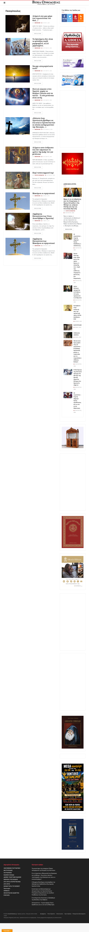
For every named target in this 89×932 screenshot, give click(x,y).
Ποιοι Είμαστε (51, 913)
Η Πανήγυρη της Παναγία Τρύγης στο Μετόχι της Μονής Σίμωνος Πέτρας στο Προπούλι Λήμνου (78, 377)
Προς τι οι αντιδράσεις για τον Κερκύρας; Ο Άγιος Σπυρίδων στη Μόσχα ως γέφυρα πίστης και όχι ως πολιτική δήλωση (72, 204)
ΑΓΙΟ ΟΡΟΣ (7, 884)
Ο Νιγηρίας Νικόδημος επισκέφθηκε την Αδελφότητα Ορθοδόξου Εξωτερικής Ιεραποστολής (43, 884)
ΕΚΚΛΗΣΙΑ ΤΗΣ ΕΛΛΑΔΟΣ (11, 879)
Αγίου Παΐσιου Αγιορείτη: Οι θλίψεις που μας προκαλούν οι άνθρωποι (78, 292)
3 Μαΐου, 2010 (77, 327)
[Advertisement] (73, 119)
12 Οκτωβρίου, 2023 (47, 70)
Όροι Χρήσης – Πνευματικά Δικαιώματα (75, 913)
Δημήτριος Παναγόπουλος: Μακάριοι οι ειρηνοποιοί (43, 241)
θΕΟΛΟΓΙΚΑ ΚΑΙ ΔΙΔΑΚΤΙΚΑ (11, 893)
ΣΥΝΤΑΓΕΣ (7, 895)
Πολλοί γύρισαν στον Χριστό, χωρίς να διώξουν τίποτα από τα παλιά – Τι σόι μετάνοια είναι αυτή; (43, 93)
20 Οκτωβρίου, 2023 (47, 48)
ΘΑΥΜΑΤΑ (6, 890)
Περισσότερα (68, 229)
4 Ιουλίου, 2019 (78, 321)
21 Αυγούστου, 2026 (69, 212)
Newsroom (37, 22)
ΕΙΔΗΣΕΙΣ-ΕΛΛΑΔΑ (9, 875)
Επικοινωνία (59, 913)
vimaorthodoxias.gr (12, 913)
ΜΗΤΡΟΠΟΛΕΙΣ (8, 870)
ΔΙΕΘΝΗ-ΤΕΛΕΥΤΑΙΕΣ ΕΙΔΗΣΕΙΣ (12, 877)
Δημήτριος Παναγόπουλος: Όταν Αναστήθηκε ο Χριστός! (43, 216)
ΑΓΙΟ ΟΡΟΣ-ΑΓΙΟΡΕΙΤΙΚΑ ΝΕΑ (12, 881)
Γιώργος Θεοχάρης (39, 175)
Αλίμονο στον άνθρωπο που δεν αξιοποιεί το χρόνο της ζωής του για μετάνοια (43, 150)
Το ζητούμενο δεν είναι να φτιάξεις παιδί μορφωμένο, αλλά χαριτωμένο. (42, 42)
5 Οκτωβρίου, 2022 (50, 175)
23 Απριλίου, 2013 (46, 245)
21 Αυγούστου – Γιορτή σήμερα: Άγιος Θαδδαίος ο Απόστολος (78, 239)
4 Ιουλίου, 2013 (45, 195)
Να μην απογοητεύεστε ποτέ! (42, 67)
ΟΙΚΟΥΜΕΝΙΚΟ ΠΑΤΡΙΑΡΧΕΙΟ (12, 868)
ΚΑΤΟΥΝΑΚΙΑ (78, 325)
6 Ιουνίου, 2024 (46, 22)
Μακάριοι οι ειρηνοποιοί (43, 193)
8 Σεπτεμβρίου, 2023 (47, 129)
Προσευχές (7, 888)
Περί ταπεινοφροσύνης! (43, 173)
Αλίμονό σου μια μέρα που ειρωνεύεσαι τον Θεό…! (42, 18)
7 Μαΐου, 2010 (77, 337)
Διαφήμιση (43, 913)
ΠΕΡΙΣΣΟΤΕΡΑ (37, 33)
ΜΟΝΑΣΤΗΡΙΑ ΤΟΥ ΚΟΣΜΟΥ (12, 886)
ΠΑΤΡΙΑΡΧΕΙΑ (8, 872)
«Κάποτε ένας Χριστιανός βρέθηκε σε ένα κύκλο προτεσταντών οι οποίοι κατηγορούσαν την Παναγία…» (43, 122)
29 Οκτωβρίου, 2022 (47, 156)
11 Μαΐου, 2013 (45, 220)
